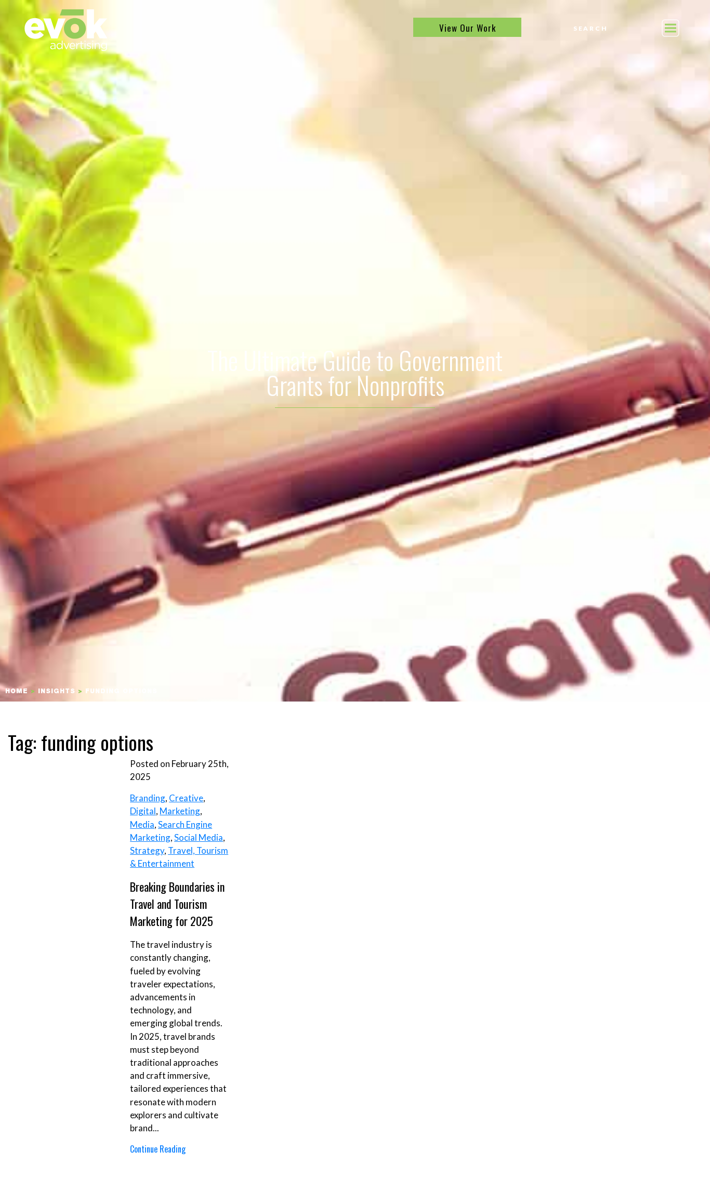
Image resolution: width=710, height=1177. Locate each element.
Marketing (180, 810)
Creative (186, 797)
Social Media (198, 837)
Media (142, 824)
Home (16, 692)
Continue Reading (158, 1149)
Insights (56, 692)
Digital (143, 810)
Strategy (147, 850)
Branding (147, 797)
